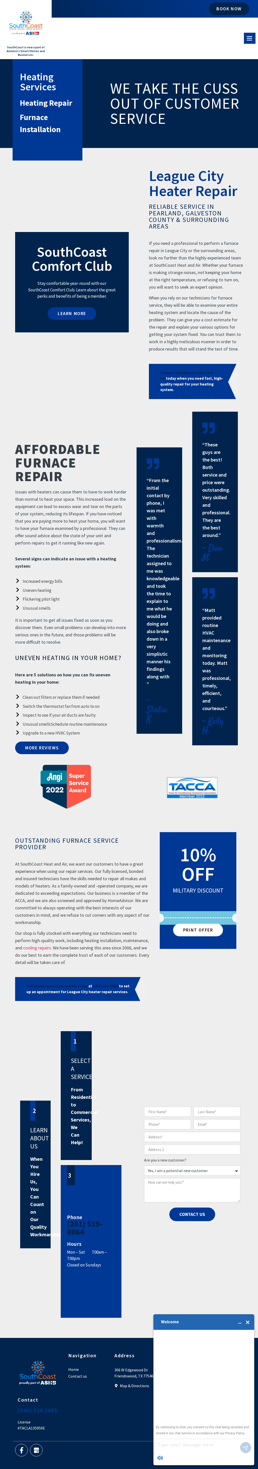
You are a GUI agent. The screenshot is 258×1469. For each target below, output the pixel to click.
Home (73, 1369)
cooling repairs (37, 948)
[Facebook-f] (21, 1450)
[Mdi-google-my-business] (36, 1450)
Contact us (77, 1376)
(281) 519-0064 (84, 1228)
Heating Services (38, 81)
